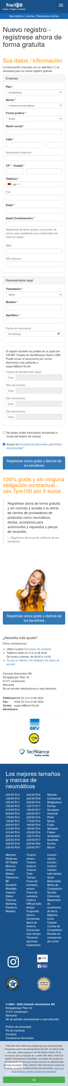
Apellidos (12, 315)
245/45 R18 (33, 798)
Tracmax (11, 900)
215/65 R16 (13, 828)
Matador (11, 911)
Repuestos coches (48, 16)
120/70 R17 (33, 806)
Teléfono (11, 179)
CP (7, 165)
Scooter (51, 892)
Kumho (51, 843)
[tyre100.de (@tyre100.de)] (12, 960)
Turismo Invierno (31, 864)
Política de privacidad (18, 1027)
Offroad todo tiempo (33, 905)
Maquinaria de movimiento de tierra (54, 905)
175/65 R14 (13, 817)
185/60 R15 (13, 821)
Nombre (11, 302)
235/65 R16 (33, 832)
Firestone (11, 907)
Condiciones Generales (34, 444)
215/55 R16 (13, 809)
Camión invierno (52, 864)
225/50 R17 (13, 825)
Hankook (52, 813)
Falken (51, 832)
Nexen (51, 821)
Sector (10, 100)
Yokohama (12, 877)
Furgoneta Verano (32, 913)
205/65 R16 (33, 802)
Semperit (52, 828)
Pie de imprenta (15, 1030)
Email (9, 205)
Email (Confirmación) (19, 218)
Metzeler (11, 855)
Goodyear (53, 809)
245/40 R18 (33, 794)
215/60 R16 (13, 832)
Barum (51, 847)
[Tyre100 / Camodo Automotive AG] (44, 983)
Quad (50, 877)
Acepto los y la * (34, 446)
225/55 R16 (33, 817)
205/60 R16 (13, 813)
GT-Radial (12, 862)
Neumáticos (16, 16)
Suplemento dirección (19, 152)
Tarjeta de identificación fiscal (23, 372)
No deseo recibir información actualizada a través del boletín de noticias (32, 434)
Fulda (50, 825)
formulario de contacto (37, 649)
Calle (9, 139)
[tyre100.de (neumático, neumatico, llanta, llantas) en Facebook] (42, 961)
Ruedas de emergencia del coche (54, 937)
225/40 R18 (13, 836)
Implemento (33, 945)
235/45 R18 (13, 847)
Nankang (11, 903)
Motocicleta (54, 881)
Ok (34, 1080)
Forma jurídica (15, 113)
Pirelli (50, 817)
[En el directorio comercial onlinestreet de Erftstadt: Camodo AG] (13, 983)
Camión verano (51, 856)
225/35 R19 (13, 840)
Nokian (10, 873)
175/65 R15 (33, 821)
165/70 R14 (33, 836)
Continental (54, 798)
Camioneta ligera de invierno (32, 922)
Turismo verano (31, 856)
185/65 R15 (13, 806)
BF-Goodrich (11, 883)
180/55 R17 (33, 809)
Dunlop (51, 806)
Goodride (52, 840)
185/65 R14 (33, 825)
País (8, 86)
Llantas (30, 16)
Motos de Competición (54, 886)
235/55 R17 (33, 840)
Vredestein (53, 836)
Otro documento (15, 385)
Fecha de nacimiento (18, 328)
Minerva (10, 866)
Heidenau (11, 858)
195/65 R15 (13, 798)
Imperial (10, 892)
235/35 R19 (13, 843)
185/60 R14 (33, 828)
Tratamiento (13, 289)
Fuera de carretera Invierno (31, 896)
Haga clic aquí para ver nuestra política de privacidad (38, 1069)
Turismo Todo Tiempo (31, 873)
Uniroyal (10, 870)
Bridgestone (54, 802)
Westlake (11, 888)
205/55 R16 (13, 794)
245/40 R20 (33, 843)
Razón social (14, 126)
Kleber (9, 896)
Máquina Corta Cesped (52, 918)
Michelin (52, 794)
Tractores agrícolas (32, 939)
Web (8, 245)
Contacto (11, 1034)
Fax (8, 192)
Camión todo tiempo (54, 871)
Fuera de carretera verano (31, 884)
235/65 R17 (33, 813)
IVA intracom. (14, 258)
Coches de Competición (54, 928)
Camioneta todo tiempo (33, 932)
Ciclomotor (53, 896)
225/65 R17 (33, 847)
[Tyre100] (14, 6)
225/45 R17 (13, 802)
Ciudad (18, 165)
